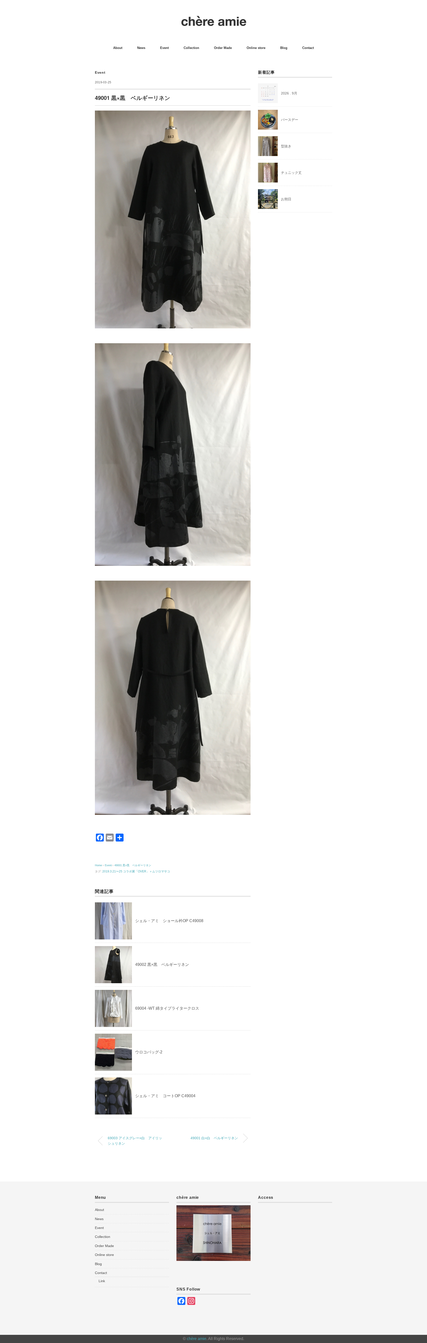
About (117, 48)
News (141, 48)
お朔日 (286, 199)
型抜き (286, 146)
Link (102, 1281)
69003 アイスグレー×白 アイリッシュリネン (135, 1140)
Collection (191, 48)
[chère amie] (213, 18)
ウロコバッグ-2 (148, 1052)
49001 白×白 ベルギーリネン (214, 1138)
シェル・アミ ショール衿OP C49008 (169, 921)
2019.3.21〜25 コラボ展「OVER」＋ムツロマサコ (136, 871)
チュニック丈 (291, 173)
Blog (283, 48)
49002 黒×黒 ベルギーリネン (162, 964)
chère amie (196, 1339)
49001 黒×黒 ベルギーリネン (132, 865)
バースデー (289, 120)
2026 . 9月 (289, 93)
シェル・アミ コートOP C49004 (165, 1096)
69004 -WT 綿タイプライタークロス (167, 1008)
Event (164, 48)
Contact (308, 48)
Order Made (223, 48)
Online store (256, 48)
